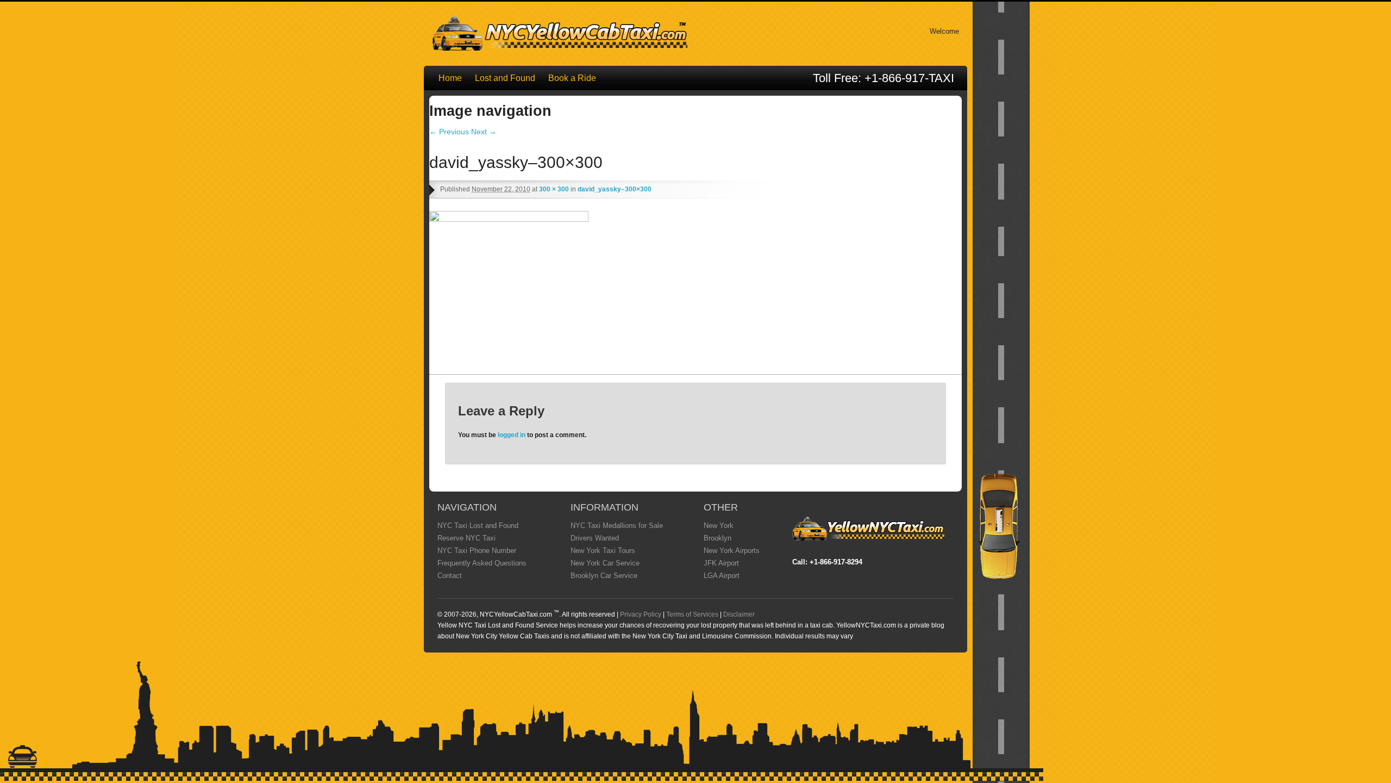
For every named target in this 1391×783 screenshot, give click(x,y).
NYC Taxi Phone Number (476, 550)
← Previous (449, 131)
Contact (449, 575)
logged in (511, 435)
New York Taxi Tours (603, 550)
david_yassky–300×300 (614, 189)
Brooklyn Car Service (604, 575)
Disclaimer (739, 614)
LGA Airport (722, 575)
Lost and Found (505, 78)
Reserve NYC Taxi (466, 538)
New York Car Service (605, 563)
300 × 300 (554, 189)
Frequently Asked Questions (482, 563)
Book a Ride (572, 78)
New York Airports (732, 550)
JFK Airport (721, 563)
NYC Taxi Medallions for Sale (617, 525)
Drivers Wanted (595, 538)
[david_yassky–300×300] (510, 219)
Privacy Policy (640, 614)
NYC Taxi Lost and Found (477, 525)
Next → (484, 131)
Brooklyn (717, 538)
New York (719, 525)
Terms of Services (692, 614)
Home (450, 78)
